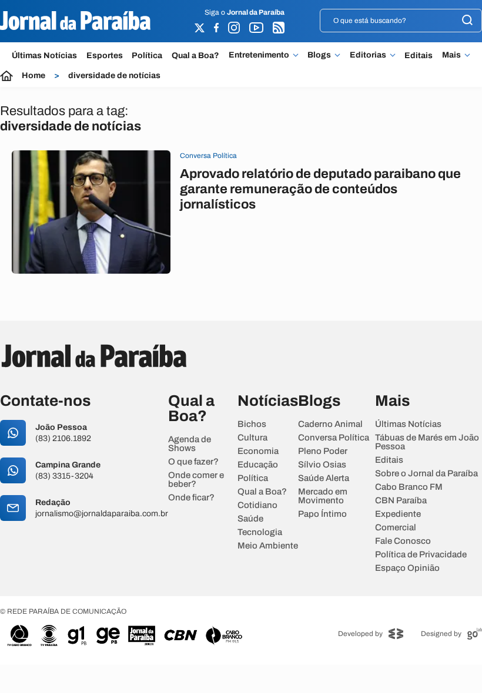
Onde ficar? (191, 497)
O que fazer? (193, 461)
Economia (258, 451)
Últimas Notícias (44, 55)
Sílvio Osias (322, 464)
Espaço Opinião (407, 568)
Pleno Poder (322, 451)
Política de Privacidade (421, 554)
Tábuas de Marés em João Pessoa (427, 442)
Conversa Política (333, 437)
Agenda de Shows (189, 444)
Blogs (319, 55)
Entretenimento (259, 55)
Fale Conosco (403, 541)
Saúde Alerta (323, 478)
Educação (257, 464)
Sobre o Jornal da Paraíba (426, 473)
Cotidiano (257, 505)
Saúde (250, 518)
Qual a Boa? (195, 55)
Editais (418, 55)
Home (33, 76)
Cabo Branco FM (409, 487)
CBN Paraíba (401, 500)
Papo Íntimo (322, 514)
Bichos (251, 424)
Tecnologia (259, 532)
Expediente (398, 514)
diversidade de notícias (114, 76)
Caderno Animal (330, 424)
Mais (451, 55)
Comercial (395, 527)
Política (147, 55)
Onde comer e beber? (196, 480)
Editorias (368, 55)
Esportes (104, 55)
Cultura (252, 437)
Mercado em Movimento (322, 496)
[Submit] (467, 21)
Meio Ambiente (267, 545)
